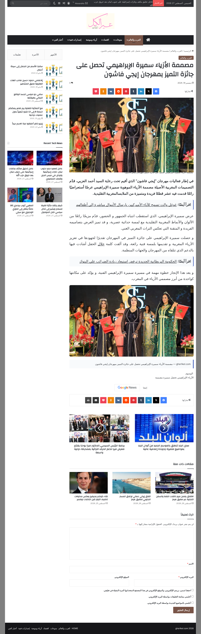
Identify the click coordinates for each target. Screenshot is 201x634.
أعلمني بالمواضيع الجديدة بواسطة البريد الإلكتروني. (169, 603)
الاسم (190, 563)
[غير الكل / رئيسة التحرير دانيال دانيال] (100, 21)
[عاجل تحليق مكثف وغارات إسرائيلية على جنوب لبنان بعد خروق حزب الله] (20, 158)
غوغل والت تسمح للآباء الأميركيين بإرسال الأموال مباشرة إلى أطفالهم (126, 205)
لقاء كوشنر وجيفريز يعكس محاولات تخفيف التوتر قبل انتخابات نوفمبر (91, 497)
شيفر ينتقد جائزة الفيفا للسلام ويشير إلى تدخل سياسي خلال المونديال (51, 208)
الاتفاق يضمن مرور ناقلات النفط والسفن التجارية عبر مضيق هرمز (175, 497)
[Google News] (127, 387)
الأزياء (191, 377)
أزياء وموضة (91, 40)
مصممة (159, 377)
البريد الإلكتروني (186, 577)
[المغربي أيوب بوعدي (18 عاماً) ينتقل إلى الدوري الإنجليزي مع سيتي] (20, 195)
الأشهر (53, 54)
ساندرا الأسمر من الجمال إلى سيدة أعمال (27, 68)
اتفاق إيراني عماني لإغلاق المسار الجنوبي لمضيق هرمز (135, 497)
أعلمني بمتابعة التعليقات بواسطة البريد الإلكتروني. (169, 596)
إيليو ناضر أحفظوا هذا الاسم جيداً (27, 124)
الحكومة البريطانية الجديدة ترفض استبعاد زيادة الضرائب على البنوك (128, 261)
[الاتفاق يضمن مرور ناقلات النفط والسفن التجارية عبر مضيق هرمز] (174, 482)
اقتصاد (106, 40)
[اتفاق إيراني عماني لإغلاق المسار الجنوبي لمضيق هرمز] (131, 482)
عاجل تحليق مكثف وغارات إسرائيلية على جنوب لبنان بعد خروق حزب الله (21, 172)
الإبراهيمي (182, 377)
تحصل (174, 377)
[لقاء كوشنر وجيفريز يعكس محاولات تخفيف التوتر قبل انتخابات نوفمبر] (88, 482)
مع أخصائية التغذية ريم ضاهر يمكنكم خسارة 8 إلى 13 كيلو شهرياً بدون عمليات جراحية (25, 111)
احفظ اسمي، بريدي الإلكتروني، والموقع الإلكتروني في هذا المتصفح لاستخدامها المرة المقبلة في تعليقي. (147, 590)
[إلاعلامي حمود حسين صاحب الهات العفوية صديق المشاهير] (53, 84)
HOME (75, 628)
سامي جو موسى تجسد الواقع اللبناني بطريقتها (28, 96)
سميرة (166, 377)
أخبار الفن (58, 40)
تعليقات (17, 54)
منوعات (118, 40)
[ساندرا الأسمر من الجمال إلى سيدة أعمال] (53, 70)
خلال (101, 244)
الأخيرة (35, 54)
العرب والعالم (134, 40)
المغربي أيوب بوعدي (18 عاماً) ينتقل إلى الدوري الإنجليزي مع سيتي (21, 208)
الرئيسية (188, 51)
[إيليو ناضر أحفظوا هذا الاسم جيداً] (53, 128)
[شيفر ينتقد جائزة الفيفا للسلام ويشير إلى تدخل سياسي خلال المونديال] (49, 195)
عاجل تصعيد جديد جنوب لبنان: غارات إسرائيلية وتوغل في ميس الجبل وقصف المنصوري (51, 174)
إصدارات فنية (75, 40)
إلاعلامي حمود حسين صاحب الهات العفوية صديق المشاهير (26, 82)
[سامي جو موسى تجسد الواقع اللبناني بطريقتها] (53, 98)
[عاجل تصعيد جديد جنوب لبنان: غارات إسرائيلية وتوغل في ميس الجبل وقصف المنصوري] (49, 158)
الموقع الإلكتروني (121, 577)
